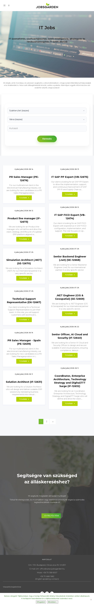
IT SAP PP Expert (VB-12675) (69, 176)
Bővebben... (52, 602)
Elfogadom (41, 602)
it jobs (17, 169)
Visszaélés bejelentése (12, 587)
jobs (21, 169)
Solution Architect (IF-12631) (24, 381)
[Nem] (91, 599)
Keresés (47, 138)
